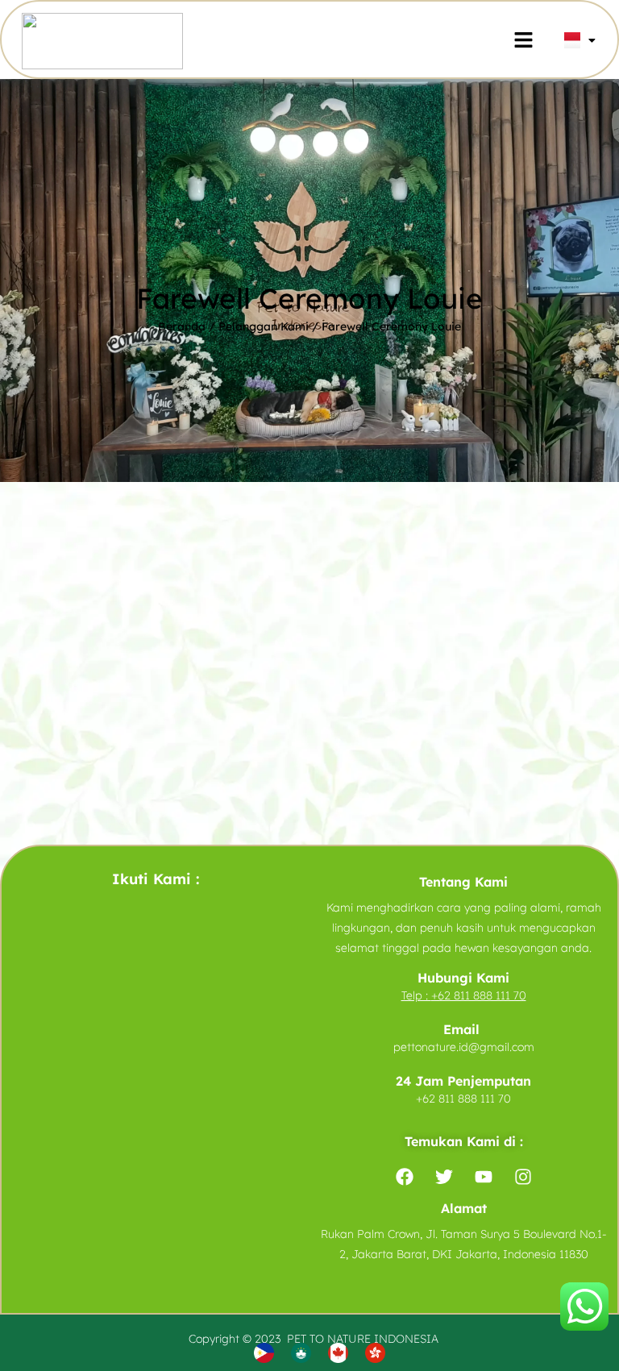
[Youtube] (483, 1176)
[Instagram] (523, 1176)
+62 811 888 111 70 (478, 995)
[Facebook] (404, 1176)
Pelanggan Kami (263, 326)
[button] (523, 40)
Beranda (182, 326)
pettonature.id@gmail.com (463, 1047)
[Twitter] (444, 1176)
